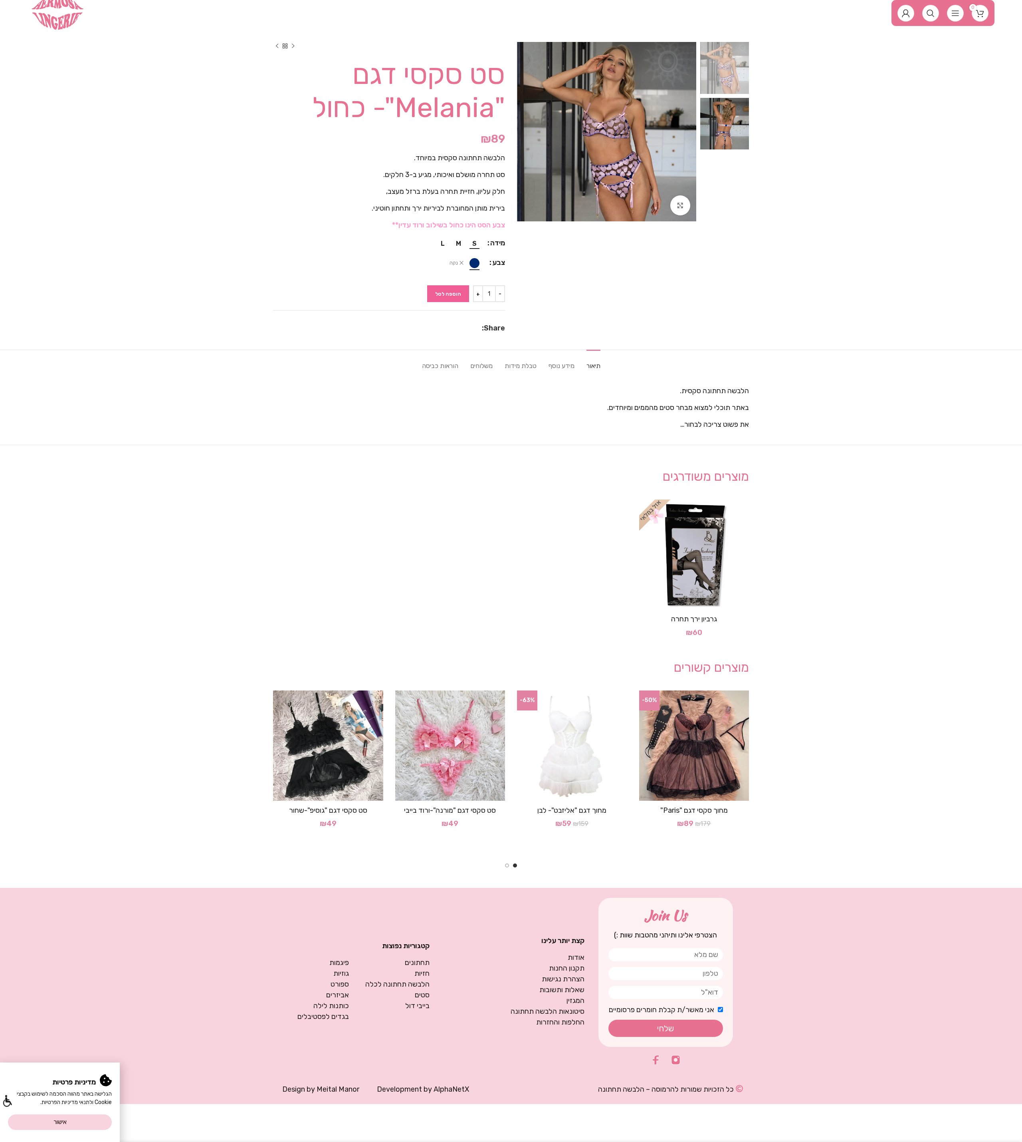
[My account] (905, 13)
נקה (454, 263)
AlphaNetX (451, 1089)
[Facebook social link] (477, 328)
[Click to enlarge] (680, 205)
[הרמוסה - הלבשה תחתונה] (58, 12)
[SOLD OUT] (694, 554)
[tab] (593, 362)
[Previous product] (293, 46)
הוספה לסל (448, 294)
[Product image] (572, 745)
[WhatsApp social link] (468, 328)
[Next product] (277, 46)
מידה (497, 243)
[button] (7, 1102)
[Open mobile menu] (955, 13)
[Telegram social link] (459, 328)
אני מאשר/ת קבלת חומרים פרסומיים (661, 1009)
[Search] (930, 13)
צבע (498, 262)
